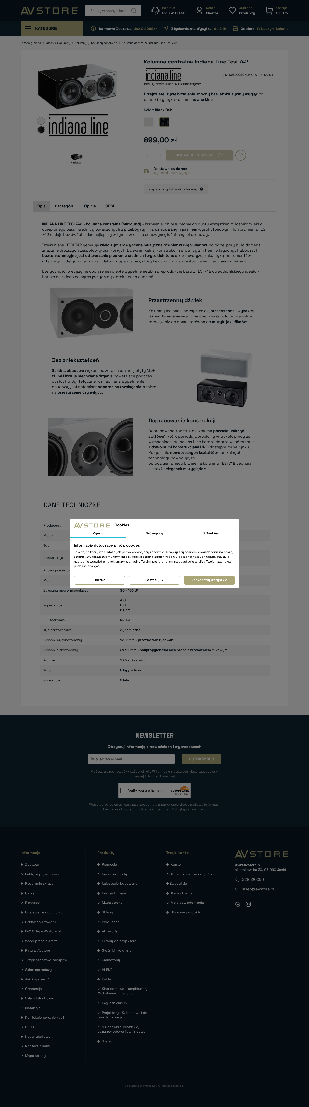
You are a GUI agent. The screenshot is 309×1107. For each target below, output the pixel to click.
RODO (29, 1027)
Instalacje (32, 1008)
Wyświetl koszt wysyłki (172, 172)
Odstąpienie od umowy (44, 912)
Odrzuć (99, 580)
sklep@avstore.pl (258, 889)
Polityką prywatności (189, 809)
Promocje (109, 864)
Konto (176, 864)
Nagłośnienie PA (115, 1003)
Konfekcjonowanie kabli (44, 1017)
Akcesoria (110, 931)
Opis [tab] (41, 206)
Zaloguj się (178, 883)
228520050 (253, 879)
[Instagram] (248, 904)
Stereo (107, 1041)
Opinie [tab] (90, 206)
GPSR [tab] (110, 206)
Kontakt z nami (37, 1046)
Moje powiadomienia (187, 902)
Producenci (111, 922)
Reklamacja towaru (40, 922)
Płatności (32, 902)
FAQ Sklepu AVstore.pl (43, 931)
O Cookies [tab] (211, 533)
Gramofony (111, 960)
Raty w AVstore (37, 950)
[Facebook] (238, 904)
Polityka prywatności (42, 874)
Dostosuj (153, 580)
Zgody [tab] (98, 533)
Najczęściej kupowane (119, 883)
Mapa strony (35, 1055)
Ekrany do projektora (119, 941)
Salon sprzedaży (38, 969)
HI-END (107, 969)
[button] (206, 10)
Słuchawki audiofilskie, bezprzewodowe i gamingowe (121, 1029)
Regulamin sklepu (39, 883)
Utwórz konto (181, 893)
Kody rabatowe (37, 1036)
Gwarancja (33, 989)
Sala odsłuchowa (39, 998)
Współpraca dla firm (41, 941)
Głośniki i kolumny (117, 950)
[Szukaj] (134, 10)
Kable (106, 979)
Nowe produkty (114, 874)
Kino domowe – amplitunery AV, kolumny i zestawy (122, 991)
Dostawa (32, 864)
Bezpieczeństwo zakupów (46, 960)
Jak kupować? (37, 979)
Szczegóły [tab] (65, 206)
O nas (29, 893)
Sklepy (107, 912)
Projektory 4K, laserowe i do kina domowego (122, 1015)
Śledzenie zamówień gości (191, 874)
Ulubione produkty (186, 912)
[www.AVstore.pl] (49, 11)
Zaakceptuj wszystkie (209, 580)
